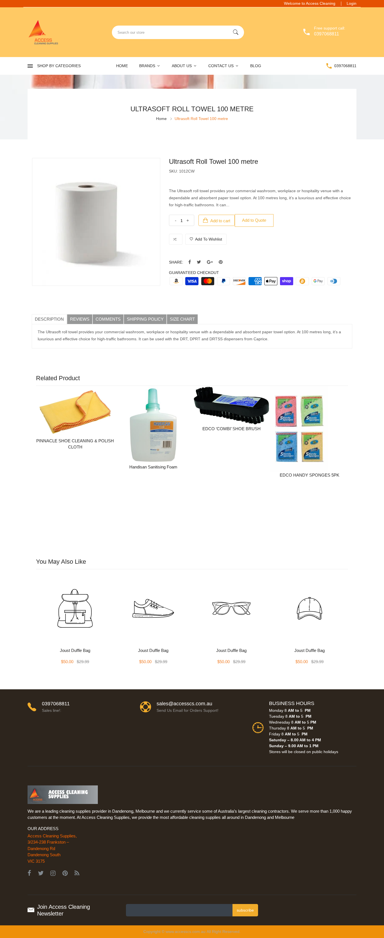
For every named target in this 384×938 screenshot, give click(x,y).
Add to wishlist (208, 239)
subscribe (245, 910)
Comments (108, 319)
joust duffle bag (75, 650)
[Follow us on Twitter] (199, 262)
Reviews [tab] (79, 319)
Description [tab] (49, 319)
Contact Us (221, 66)
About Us (182, 66)
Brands (147, 66)
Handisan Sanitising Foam (153, 467)
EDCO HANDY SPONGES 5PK (309, 475)
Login (351, 3)
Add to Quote (254, 220)
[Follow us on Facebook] (189, 262)
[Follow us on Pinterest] (220, 262)
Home (122, 66)
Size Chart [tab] (182, 319)
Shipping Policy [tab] (145, 319)
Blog (255, 66)
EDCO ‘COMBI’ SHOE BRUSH (231, 428)
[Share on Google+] (210, 262)
